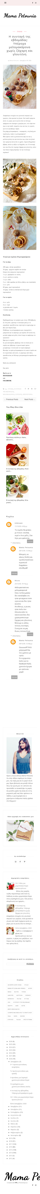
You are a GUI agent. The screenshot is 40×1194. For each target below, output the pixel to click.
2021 (10, 1056)
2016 (10, 1147)
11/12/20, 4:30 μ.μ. (21, 526)
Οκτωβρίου (14, 1109)
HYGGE (26, 985)
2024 (10, 1047)
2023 (10, 1050)
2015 (10, 1150)
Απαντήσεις (16, 543)
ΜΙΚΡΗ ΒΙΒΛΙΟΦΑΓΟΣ (14, 1009)
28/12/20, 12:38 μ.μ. (26, 644)
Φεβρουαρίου (15, 1132)
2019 (10, 1138)
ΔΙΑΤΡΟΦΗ (19, 995)
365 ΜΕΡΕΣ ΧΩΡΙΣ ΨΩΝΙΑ (14, 985)
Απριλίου (14, 1127)
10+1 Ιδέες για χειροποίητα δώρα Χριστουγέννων (21, 885)
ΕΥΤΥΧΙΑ (26, 999)
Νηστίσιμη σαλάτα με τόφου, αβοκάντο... (16, 438)
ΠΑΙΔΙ (9, 1016)
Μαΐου (13, 1124)
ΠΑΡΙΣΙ (15, 1016)
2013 (10, 1156)
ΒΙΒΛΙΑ (9, 992)
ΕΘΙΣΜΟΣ (28, 995)
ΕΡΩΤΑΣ (19, 999)
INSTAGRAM (7, 375)
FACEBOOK (7, 381)
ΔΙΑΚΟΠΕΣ (10, 995)
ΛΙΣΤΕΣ (23, 1005)
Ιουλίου (13, 1118)
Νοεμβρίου (14, 1106)
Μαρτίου (14, 1130)
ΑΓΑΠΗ (30, 988)
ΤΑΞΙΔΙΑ (18, 1019)
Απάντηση (30, 541)
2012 (10, 1158)
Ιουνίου (13, 1121)
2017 (10, 1144)
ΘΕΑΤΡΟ (10, 1005)
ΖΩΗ (9, 1002)
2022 (10, 1053)
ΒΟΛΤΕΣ (16, 992)
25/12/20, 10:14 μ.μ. (21, 584)
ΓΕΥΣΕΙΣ (19, 31)
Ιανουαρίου (15, 1135)
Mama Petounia (14, 60)
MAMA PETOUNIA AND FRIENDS (16, 988)
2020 (10, 1059)
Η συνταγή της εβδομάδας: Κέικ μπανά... (17, 501)
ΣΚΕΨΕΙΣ (22, 1016)
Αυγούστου (15, 1115)
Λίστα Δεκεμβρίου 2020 (23, 928)
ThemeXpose (23, 1183)
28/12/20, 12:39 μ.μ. (26, 551)
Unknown (19, 523)
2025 (10, 1044)
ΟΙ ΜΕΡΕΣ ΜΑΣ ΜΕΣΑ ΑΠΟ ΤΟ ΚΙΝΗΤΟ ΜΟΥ (20, 1012)
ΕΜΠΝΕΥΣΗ (11, 999)
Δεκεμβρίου (15, 1062)
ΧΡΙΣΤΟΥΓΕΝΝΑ (28, 394)
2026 (10, 1041)
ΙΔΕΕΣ (16, 1005)
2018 (10, 1141)
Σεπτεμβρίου (15, 1112)
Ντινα (17, 581)
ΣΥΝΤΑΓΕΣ (18, 394)
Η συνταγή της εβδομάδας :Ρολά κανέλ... (17, 470)
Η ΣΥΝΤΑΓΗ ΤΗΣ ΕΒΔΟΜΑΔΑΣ (21, 1002)
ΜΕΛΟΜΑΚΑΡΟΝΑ (9, 394)
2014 (10, 1153)
